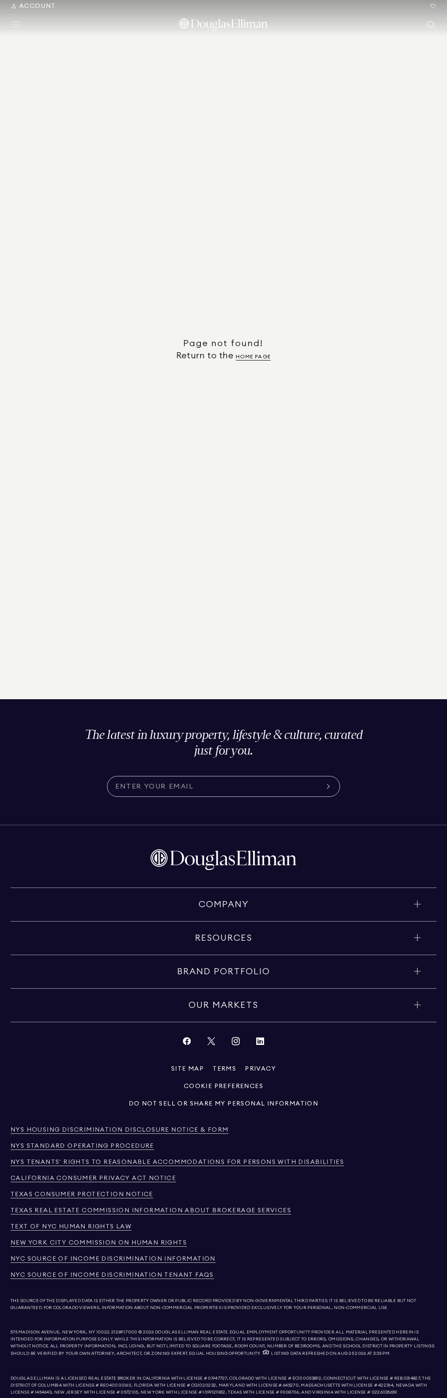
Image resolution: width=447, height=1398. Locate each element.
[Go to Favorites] (433, 6)
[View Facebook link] (187, 1043)
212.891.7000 (124, 1332)
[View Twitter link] (211, 1043)
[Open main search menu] (431, 24)
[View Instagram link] (235, 1043)
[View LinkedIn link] (260, 1043)
